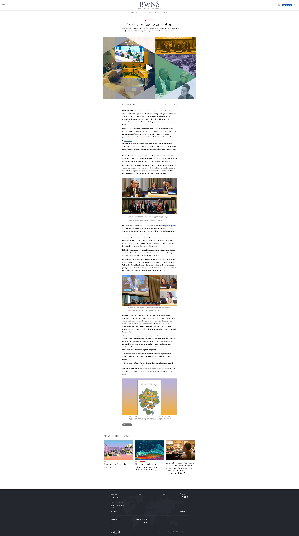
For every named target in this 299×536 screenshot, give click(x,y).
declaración (128, 141)
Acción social (115, 500)
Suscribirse (287, 5)
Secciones (147, 12)
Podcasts (166, 12)
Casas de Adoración (117, 502)
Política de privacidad (143, 519)
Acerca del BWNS (116, 519)
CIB (105, 461)
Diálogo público (115, 497)
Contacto (113, 523)
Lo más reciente (135, 12)
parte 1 (167, 225)
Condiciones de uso (142, 523)
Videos (157, 12)
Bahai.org (182, 511)
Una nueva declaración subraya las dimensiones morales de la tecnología (146, 467)
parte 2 (173, 225)
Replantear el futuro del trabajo (115, 465)
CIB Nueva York (140, 461)
